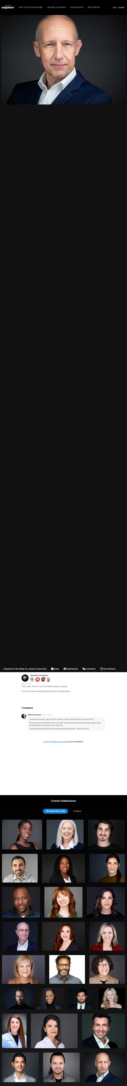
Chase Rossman (34, 715)
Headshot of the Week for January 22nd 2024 (25, 669)
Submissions (72, 669)
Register (121, 7)
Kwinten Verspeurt (39, 675)
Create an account (59, 741)
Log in (115, 7)
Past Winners (109, 669)
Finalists (77, 811)
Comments (90, 669)
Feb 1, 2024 (46, 715)
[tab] (55, 811)
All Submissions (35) (55, 811)
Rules (56, 669)
